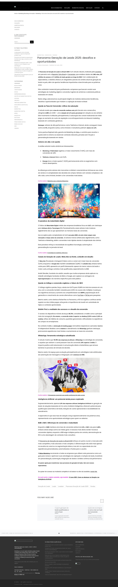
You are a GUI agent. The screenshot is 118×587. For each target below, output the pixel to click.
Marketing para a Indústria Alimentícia (58, 181)
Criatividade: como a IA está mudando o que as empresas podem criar (22, 54)
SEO (15, 126)
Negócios (17, 115)
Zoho (77, 132)
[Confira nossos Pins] (93, 3)
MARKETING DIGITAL (19, 25)
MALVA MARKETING (18, 21)
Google (16, 98)
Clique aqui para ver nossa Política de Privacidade (87, 559)
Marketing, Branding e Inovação (26, 13)
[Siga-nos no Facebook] (96, 3)
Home (15, 13)
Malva (16, 107)
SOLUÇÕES (17, 23)
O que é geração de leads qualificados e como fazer (62, 510)
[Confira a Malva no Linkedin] (87, 3)
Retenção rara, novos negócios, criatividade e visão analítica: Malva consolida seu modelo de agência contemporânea (23, 70)
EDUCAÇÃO (17, 27)
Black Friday (18, 85)
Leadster (98, 72)
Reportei (55, 74)
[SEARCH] (22, 42)
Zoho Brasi (62, 74)
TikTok (87, 295)
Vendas (16, 128)
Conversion (71, 74)
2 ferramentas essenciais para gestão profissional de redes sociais (66, 395)
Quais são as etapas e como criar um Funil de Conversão (95, 510)
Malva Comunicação (43, 65)
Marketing (38, 13)
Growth (16, 100)
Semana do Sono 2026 (50, 562)
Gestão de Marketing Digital (22, 96)
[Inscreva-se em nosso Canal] (100, 3)
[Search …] (32, 42)
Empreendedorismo (20, 94)
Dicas (16, 92)
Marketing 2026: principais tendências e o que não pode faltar (58, 568)
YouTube (80, 295)
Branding (17, 87)
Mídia (16, 113)
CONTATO (16, 29)
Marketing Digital (19, 111)
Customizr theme (37, 584)
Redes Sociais (18, 124)
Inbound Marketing (20, 102)
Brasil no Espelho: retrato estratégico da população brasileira (57, 565)
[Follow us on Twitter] (103, 3)
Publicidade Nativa (20, 122)
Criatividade (18, 89)
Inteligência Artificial (21, 104)
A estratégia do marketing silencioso (57, 252)
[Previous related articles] (98, 501)
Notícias (17, 117)
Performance (18, 119)
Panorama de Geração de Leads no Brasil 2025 (56, 441)
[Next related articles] (102, 501)
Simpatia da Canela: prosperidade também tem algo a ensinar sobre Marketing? (23, 59)
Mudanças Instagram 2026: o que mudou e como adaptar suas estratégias (23, 64)
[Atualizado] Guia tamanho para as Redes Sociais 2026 (23, 75)
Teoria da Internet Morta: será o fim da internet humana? (58, 574)
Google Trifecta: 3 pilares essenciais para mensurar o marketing (57, 572)
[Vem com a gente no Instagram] (90, 3)
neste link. (93, 472)
